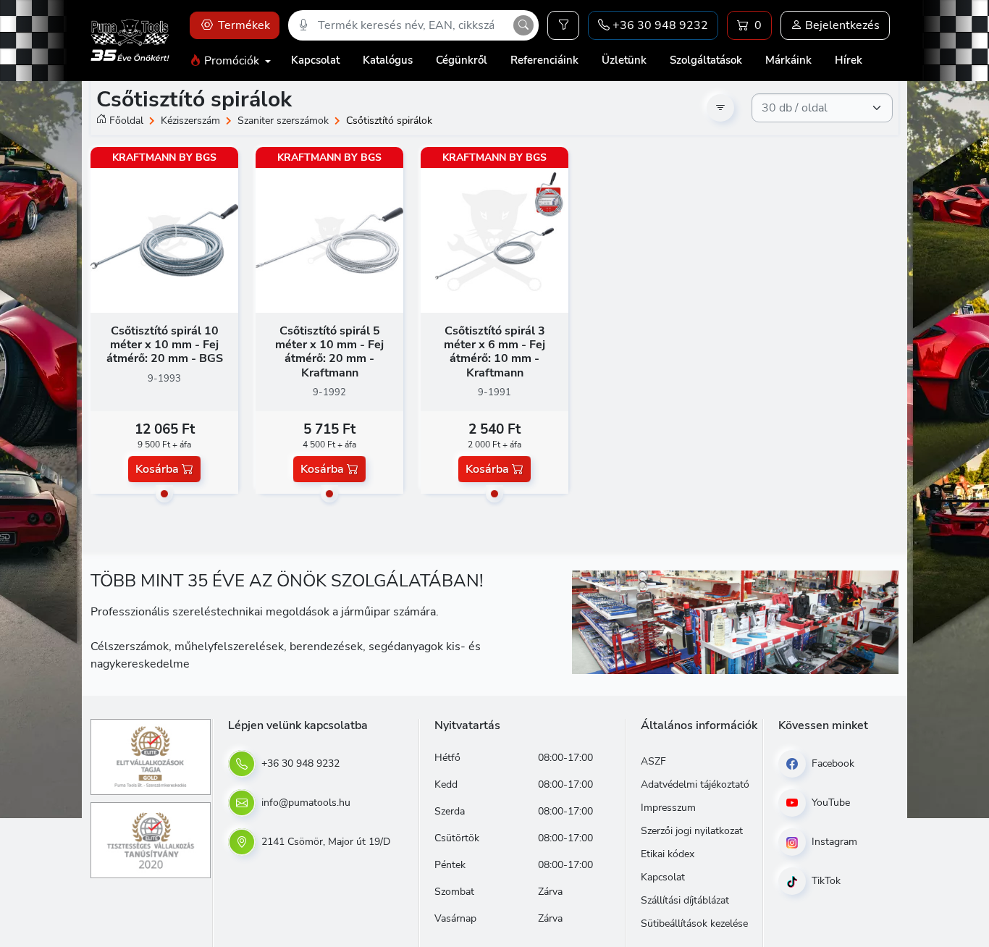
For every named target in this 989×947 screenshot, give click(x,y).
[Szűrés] (563, 25)
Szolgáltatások (706, 60)
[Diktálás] (303, 25)
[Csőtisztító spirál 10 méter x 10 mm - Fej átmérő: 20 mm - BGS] (164, 240)
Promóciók (231, 61)
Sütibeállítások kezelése (694, 923)
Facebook (831, 763)
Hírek (848, 60)
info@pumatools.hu (304, 802)
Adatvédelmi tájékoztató (695, 784)
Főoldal (126, 120)
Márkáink (788, 60)
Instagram (833, 842)
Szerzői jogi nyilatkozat (692, 831)
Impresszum (668, 808)
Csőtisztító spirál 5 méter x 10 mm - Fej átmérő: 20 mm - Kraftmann (329, 352)
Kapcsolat (315, 60)
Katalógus (388, 60)
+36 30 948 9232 (299, 763)
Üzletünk (624, 60)
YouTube (829, 802)
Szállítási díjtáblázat (685, 900)
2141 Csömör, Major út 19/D (324, 842)
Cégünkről (461, 60)
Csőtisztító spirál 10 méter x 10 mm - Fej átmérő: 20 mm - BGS (164, 344)
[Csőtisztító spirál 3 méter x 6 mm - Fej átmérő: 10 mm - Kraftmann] (494, 240)
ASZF (653, 761)
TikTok (825, 881)
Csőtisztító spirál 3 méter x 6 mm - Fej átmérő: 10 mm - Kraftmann (494, 352)
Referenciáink (544, 60)
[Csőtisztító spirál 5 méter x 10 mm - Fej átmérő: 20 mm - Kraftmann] (329, 240)
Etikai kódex (667, 854)
